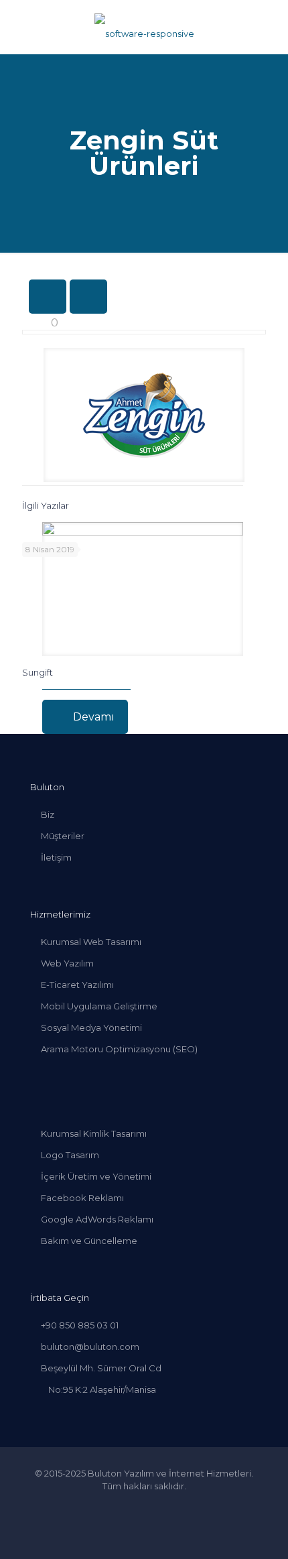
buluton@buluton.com (90, 1346)
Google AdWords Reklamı (97, 1219)
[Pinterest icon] (158, 1505)
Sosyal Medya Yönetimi (91, 1027)
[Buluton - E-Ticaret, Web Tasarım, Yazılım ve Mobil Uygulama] (144, 27)
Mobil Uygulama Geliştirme (99, 1006)
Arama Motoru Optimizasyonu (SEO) (119, 1049)
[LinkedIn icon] (144, 1505)
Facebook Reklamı (82, 1197)
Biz (47, 814)
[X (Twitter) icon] (130, 1505)
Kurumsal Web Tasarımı (91, 941)
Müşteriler (62, 835)
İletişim (56, 857)
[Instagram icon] (172, 1505)
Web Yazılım (67, 963)
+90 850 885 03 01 (80, 1325)
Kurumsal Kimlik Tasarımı (94, 1133)
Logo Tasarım (70, 1154)
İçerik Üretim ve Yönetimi (96, 1176)
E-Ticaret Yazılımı (77, 984)
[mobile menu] (270, 26)
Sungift (37, 672)
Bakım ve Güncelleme (89, 1240)
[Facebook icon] (116, 1505)
